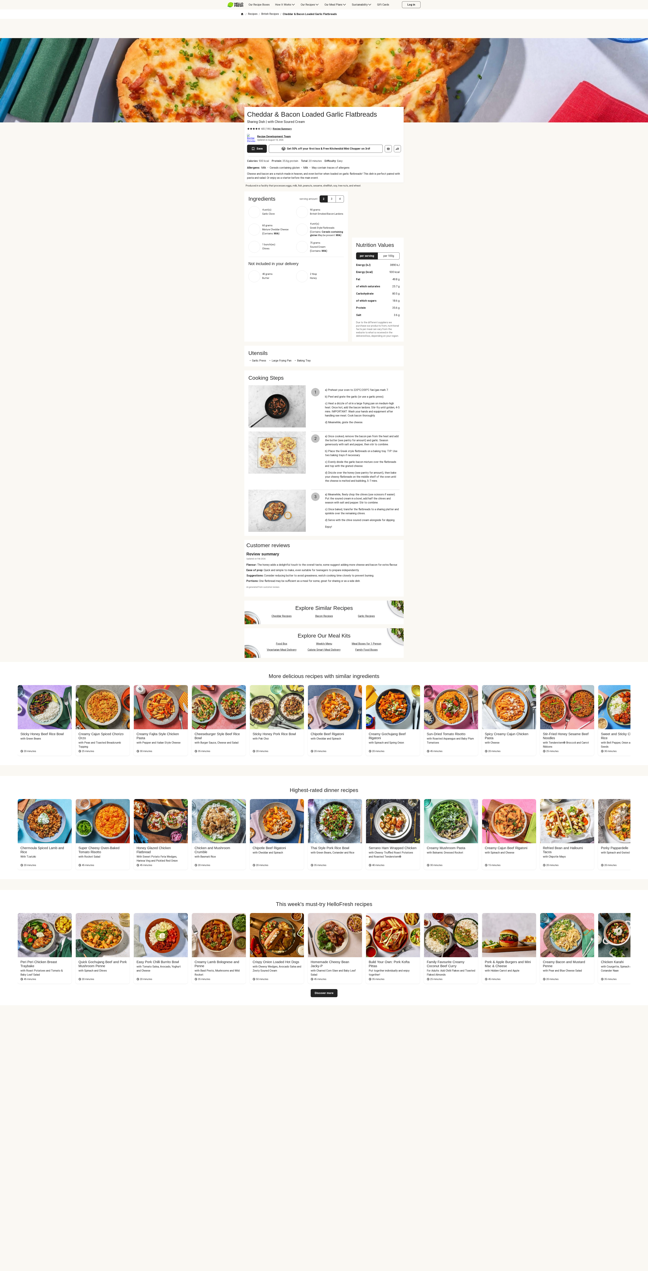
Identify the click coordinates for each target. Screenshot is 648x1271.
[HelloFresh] (235, 4)
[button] (296, 198)
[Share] (397, 148)
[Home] (242, 14)
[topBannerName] (324, 28)
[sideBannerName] (378, 212)
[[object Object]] (388, 148)
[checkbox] (248, 128)
